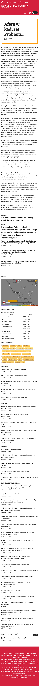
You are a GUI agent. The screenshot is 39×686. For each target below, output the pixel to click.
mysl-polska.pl (6, 356)
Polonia (12, 348)
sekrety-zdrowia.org (28, 359)
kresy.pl (19, 345)
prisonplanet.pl (12, 359)
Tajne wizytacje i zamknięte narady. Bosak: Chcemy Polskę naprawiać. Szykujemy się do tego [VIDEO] (19, 242)
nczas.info (5, 348)
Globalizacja (27, 351)
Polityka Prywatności (21, 677)
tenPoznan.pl (6, 353)
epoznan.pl (26, 345)
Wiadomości (5, 345)
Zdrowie (4, 359)
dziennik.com (29, 348)
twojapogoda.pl (16, 356)
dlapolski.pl (11, 351)
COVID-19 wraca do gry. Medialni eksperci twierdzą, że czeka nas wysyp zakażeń (19, 262)
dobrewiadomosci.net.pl (27, 356)
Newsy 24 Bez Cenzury (14, 6)
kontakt (35, 675)
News (5, 39)
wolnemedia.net (26, 353)
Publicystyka (20, 348)
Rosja (4, 351)
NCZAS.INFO (23, 209)
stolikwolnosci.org (20, 362)
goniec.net (19, 351)
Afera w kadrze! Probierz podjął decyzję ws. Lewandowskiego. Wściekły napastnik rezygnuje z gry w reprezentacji (17, 207)
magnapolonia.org (16, 353)
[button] (34, 635)
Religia (20, 359)
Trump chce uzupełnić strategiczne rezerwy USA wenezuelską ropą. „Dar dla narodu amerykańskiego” (18, 252)
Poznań (13, 345)
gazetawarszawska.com (8, 362)
